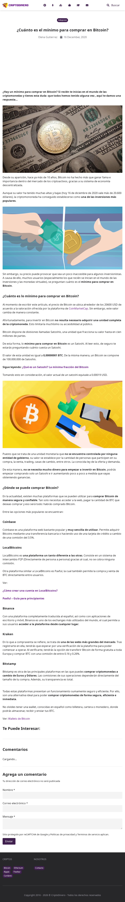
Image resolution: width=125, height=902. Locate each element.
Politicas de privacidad (63, 834)
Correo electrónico (14, 803)
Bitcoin (7, 868)
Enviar (9, 841)
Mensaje (8, 816)
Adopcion (62, 20)
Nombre (8, 790)
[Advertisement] (62, 64)
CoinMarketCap (78, 308)
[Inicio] (15, 5)
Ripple (6, 871)
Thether (17, 871)
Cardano (8, 875)
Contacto (39, 868)
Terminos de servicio (88, 834)
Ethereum (18, 868)
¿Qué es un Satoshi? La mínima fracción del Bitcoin (55, 367)
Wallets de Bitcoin (19, 718)
